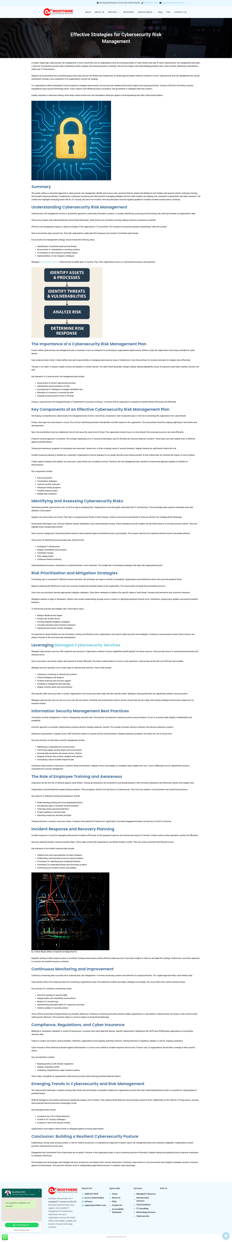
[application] (118, 12)
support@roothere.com (173, 2)
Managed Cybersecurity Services (87, 645)
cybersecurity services (49, 262)
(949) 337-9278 (151, 2)
